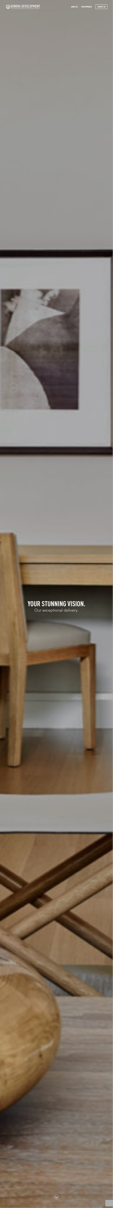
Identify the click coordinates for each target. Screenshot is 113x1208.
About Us (74, 6)
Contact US (101, 6)
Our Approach (86, 6)
